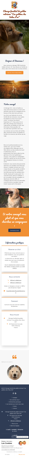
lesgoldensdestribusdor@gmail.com (15, 291)
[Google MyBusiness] (15, 394)
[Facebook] (13, 394)
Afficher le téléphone (15, 280)
